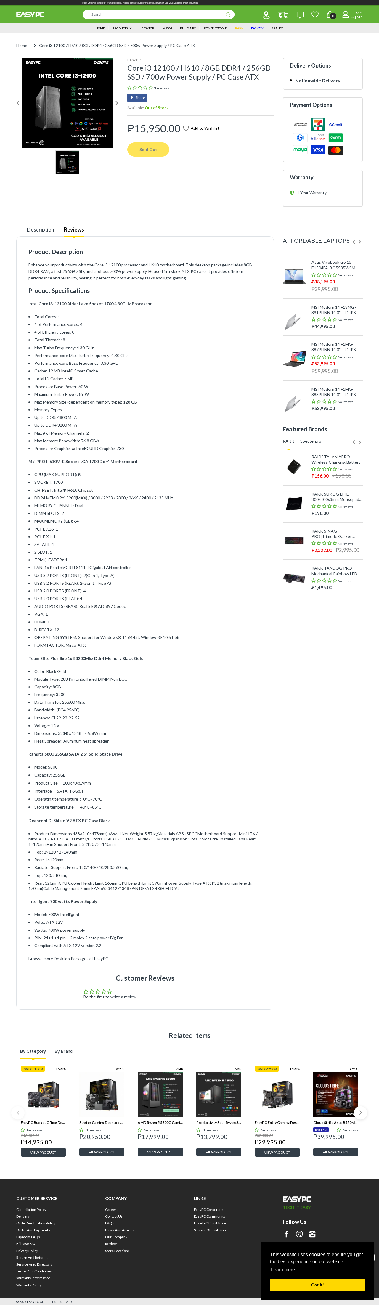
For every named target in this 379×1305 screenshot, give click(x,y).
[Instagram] (312, 1235)
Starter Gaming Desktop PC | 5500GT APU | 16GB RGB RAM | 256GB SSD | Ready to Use (102, 1122)
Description (40, 229)
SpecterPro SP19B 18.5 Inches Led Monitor (333, 707)
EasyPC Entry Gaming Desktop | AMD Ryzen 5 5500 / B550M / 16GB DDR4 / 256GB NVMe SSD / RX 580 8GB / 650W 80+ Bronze (277, 1122)
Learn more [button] (283, 1269)
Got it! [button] (317, 1284)
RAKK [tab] (288, 440)
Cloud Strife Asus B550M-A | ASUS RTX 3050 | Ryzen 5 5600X (336, 1122)
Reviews (74, 229)
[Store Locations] (266, 15)
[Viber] (299, 1235)
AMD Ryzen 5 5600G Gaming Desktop (160, 1122)
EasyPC (353, 1069)
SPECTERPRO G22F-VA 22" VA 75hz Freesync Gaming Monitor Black (333, 596)
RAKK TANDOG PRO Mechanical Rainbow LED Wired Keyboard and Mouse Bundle (334, 570)
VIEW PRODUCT (43, 1152)
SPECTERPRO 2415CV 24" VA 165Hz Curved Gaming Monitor (336, 633)
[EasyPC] (30, 14)
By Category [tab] (33, 1051)
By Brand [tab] (63, 1051)
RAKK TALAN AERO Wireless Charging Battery (336, 459)
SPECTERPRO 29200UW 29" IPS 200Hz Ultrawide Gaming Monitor (335, 670)
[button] (140, 87)
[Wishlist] (315, 14)
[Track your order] (283, 15)
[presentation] (354, 241)
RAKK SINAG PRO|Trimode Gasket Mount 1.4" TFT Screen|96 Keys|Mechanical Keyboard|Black (336, 533)
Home (21, 45)
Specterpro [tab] (310, 440)
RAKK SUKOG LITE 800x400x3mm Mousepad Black (335, 496)
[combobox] (159, 14)
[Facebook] (286, 1235)
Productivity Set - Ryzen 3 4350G (219, 1122)
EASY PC (134, 60)
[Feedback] (300, 15)
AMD (179, 1069)
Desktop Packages (71, 958)
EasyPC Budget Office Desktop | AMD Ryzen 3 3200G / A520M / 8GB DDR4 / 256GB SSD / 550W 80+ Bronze (43, 1122)
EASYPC (61, 1069)
